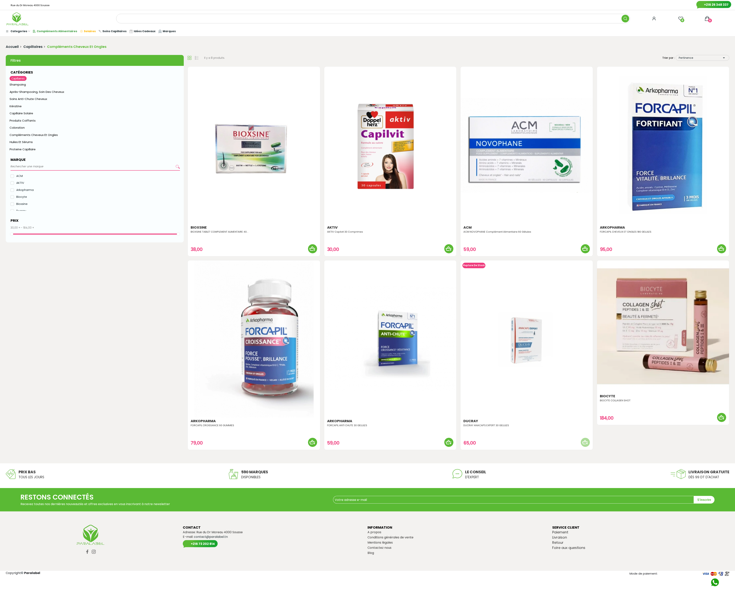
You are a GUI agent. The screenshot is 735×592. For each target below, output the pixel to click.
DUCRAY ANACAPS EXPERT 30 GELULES (486, 425)
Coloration (17, 128)
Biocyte (21, 197)
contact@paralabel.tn (211, 537)
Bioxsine (22, 204)
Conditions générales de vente (390, 537)
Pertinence (702, 58)
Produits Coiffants (23, 121)
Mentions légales (380, 542)
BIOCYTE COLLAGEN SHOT (615, 400)
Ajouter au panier (312, 248)
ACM (19, 176)
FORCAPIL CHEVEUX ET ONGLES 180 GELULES (625, 232)
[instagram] (93, 551)
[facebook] (87, 551)
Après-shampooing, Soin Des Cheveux (37, 92)
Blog (371, 553)
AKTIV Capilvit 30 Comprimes (345, 232)
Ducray (470, 421)
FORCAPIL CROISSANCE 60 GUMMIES (212, 425)
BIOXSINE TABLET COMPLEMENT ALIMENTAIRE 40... (219, 232)
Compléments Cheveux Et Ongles (34, 135)
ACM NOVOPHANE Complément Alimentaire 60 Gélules (497, 232)
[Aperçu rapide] (253, 145)
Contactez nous (379, 547)
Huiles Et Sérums (21, 142)
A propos (374, 532)
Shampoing (18, 85)
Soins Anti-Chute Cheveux (28, 99)
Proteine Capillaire (23, 149)
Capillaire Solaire (21, 113)
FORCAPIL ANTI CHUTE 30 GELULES (347, 425)
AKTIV (20, 183)
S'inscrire (704, 499)
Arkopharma (25, 190)
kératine (16, 106)
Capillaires (18, 78)
